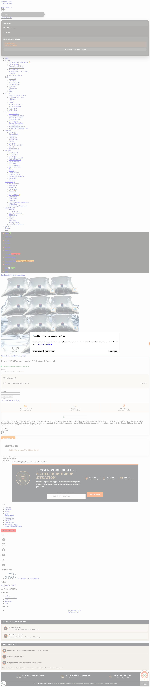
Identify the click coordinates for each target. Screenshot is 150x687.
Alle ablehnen (50, 351)
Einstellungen (113, 351)
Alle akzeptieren (38, 351)
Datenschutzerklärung (45, 344)
